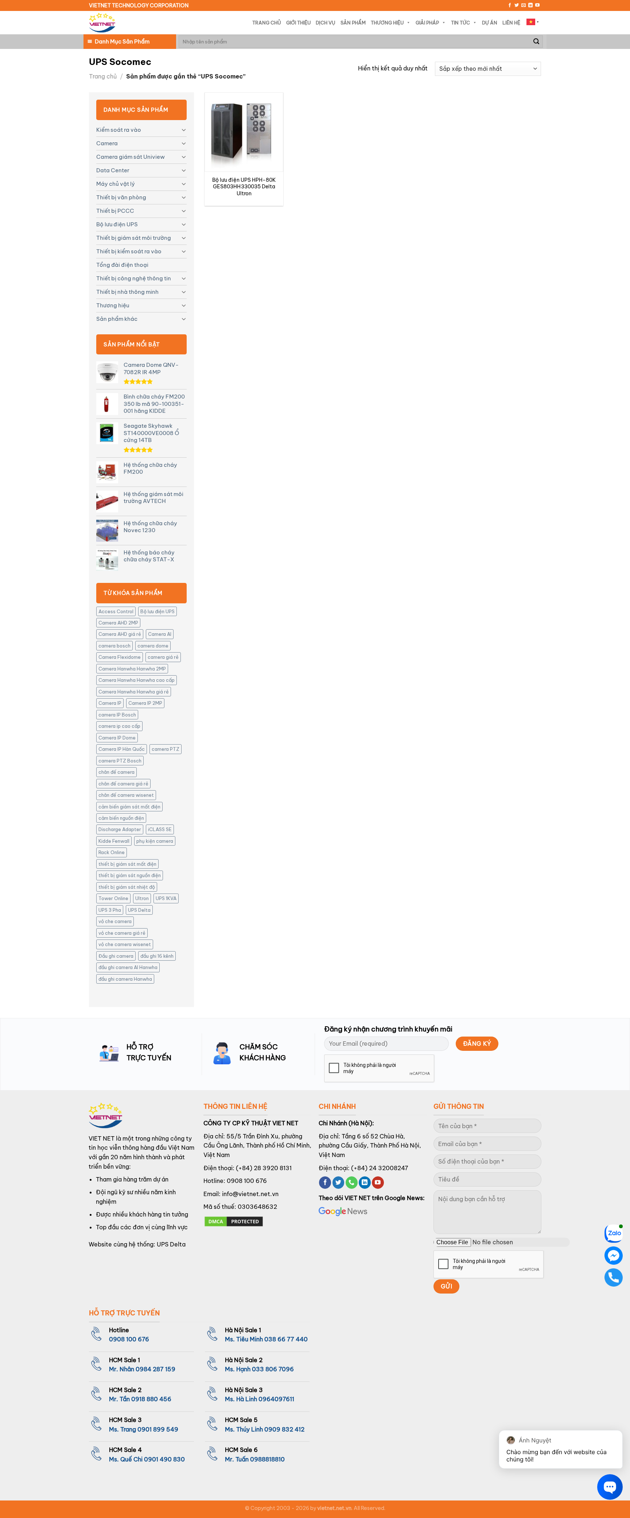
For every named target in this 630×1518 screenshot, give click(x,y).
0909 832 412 (284, 1429)
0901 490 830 (164, 1459)
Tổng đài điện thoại (122, 264)
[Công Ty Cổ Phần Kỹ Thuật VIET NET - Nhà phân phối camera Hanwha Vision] (102, 23)
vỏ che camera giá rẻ (121, 933)
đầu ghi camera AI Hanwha (128, 967)
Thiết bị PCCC (115, 210)
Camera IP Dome (117, 738)
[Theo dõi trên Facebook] (510, 5)
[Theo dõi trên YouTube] (537, 5)
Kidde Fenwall (113, 841)
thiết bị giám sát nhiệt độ (126, 887)
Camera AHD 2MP (118, 623)
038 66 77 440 (286, 1339)
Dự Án (489, 23)
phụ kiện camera (154, 841)
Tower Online (113, 898)
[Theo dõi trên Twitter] (516, 5)
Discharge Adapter (119, 829)
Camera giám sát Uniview (130, 156)
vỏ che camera (115, 921)
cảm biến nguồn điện (121, 818)
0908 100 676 (247, 1180)
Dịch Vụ (325, 23)
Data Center (112, 170)
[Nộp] (536, 41)
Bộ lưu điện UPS (117, 224)
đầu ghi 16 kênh (157, 956)
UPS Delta (139, 910)
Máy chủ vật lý (115, 183)
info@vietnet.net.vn (250, 1194)
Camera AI (159, 634)
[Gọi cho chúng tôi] (352, 1182)
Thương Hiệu (387, 23)
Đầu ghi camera (115, 956)
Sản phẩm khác (116, 318)
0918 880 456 (151, 1399)
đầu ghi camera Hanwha (125, 979)
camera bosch (114, 646)
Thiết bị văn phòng (121, 197)
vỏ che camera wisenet (124, 944)
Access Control (115, 611)
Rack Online (111, 852)
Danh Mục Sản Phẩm (122, 41)
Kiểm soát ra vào (118, 129)
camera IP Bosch (117, 715)
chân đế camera (116, 772)
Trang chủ (103, 76)
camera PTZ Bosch (119, 761)
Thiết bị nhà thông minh (127, 291)
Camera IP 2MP (145, 703)
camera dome (152, 646)
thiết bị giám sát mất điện (127, 864)
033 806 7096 (273, 1369)
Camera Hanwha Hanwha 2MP (132, 669)
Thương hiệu (112, 305)
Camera (107, 143)
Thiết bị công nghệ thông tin (133, 278)
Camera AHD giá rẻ (119, 634)
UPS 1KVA (166, 898)
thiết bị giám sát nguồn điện (129, 875)
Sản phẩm (353, 23)
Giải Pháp (427, 23)
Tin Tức (460, 23)
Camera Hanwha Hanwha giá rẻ (133, 692)
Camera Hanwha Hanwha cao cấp (136, 680)
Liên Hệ (511, 23)
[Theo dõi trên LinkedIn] (530, 5)
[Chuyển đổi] (184, 129)
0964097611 (276, 1399)
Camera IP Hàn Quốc (121, 749)
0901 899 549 (157, 1429)
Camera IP (109, 703)
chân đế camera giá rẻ (123, 784)
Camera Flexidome (119, 657)
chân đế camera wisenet (126, 795)
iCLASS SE (160, 829)
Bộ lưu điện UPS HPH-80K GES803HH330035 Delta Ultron (244, 187)
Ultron (142, 898)
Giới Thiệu (298, 23)
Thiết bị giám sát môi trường (133, 237)
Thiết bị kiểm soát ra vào (129, 251)
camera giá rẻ (163, 657)
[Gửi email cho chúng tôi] (523, 5)
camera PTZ (165, 749)
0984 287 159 (155, 1369)
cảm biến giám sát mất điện (129, 807)
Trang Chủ (266, 23)
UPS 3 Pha (109, 910)
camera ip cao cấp (119, 726)
